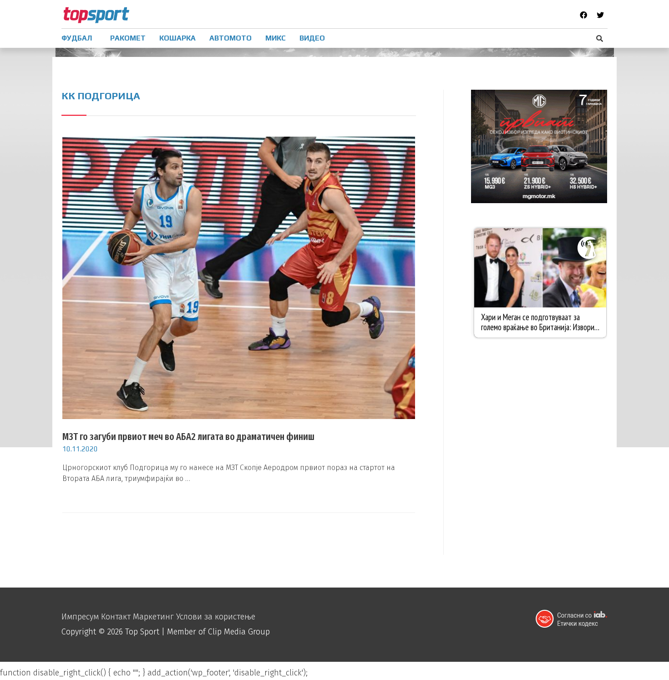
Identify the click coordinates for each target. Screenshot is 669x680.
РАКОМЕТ (128, 38)
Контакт (116, 617)
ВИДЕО (312, 38)
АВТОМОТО (230, 38)
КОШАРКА (177, 38)
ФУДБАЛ (76, 38)
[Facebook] (583, 15)
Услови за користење (215, 617)
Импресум (80, 617)
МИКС (275, 38)
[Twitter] (600, 15)
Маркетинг (153, 617)
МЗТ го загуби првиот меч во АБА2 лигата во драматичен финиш (188, 436)
